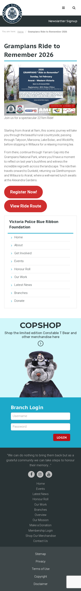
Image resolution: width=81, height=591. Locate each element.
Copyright (40, 576)
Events (19, 261)
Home (20, 31)
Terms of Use (40, 569)
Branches (21, 293)
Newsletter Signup (62, 21)
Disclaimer (41, 584)
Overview (41, 515)
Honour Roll (22, 269)
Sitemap (40, 554)
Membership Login (40, 530)
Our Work (20, 277)
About (18, 245)
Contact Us (40, 541)
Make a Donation (40, 525)
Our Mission (41, 520)
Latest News (23, 285)
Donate (19, 301)
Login (62, 437)
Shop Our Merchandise (41, 535)
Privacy (40, 561)
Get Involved (23, 253)
